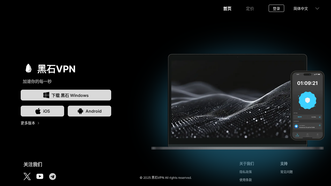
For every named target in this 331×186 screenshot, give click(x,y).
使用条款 (245, 180)
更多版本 (28, 123)
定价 (250, 8)
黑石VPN (158, 178)
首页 (227, 8)
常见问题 (286, 172)
